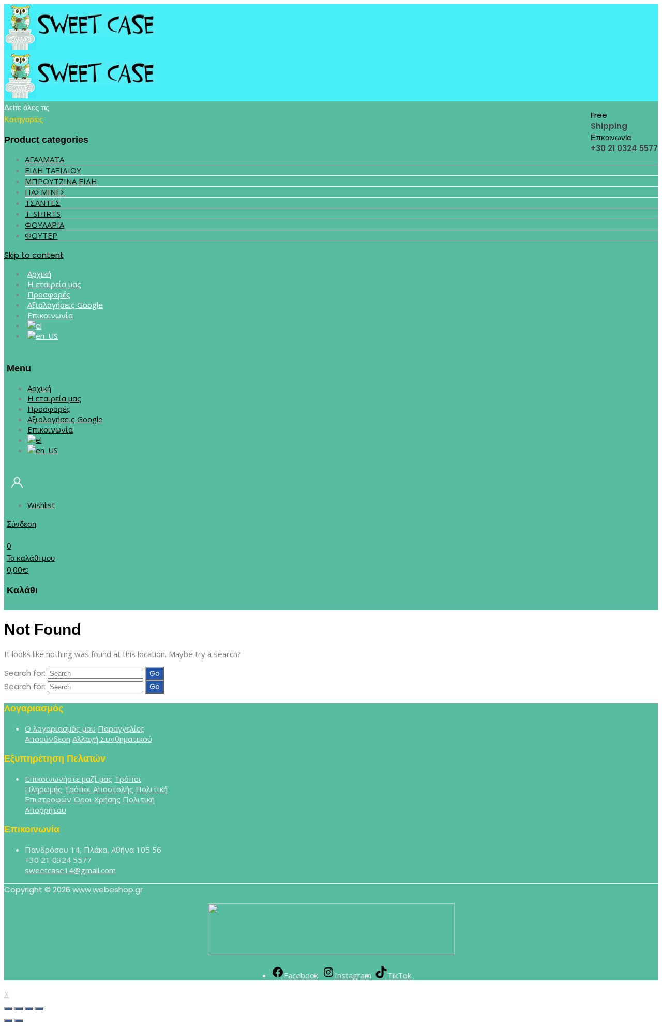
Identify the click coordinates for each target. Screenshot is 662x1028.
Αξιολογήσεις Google (65, 419)
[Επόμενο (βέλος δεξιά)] (18, 1020)
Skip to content (34, 254)
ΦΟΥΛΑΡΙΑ (44, 224)
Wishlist (41, 505)
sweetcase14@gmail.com (70, 870)
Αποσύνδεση (47, 739)
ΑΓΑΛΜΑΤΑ (44, 159)
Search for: (25, 672)
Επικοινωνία (50, 315)
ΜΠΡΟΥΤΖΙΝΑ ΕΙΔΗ (61, 181)
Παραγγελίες (121, 728)
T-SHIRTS (43, 213)
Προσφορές (48, 409)
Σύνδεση (21, 523)
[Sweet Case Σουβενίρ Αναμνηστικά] (81, 46)
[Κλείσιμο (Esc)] (8, 1008)
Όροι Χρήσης (97, 799)
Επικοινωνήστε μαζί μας (68, 778)
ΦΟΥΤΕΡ (41, 235)
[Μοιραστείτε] (18, 1008)
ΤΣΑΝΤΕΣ (43, 203)
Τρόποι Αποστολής (98, 789)
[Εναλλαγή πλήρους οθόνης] (29, 1008)
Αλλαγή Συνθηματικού (112, 739)
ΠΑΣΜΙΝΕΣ (45, 192)
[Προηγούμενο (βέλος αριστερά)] (8, 1020)
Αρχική (39, 388)
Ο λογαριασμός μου (60, 728)
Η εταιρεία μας (54, 398)
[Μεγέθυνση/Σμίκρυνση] (39, 1008)
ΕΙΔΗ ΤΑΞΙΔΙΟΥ (53, 170)
